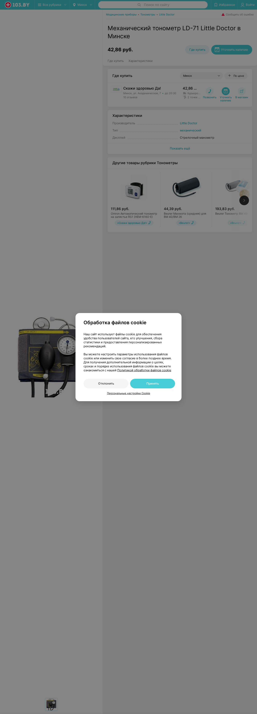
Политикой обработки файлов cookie (144, 370)
